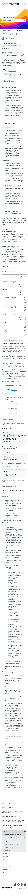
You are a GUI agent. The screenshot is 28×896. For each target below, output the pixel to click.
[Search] (24, 20)
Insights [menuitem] (5, 831)
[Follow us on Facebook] (25, 884)
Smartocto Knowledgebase (9, 30)
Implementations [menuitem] (7, 866)
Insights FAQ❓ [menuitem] (8, 850)
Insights (21, 30)
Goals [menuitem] (4, 863)
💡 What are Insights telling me (9, 816)
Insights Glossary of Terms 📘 (9, 34)
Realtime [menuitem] (5, 853)
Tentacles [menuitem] (5, 856)
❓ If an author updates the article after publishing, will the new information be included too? (14, 821)
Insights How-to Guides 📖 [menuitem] (11, 841)
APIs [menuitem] (4, 872)
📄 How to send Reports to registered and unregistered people (12, 812)
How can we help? (9, 17)
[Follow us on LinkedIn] (22, 884)
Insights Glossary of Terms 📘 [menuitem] (12, 834)
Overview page (17, 59)
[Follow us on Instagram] (15, 884)
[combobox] (12, 20)
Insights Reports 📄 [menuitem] (9, 847)
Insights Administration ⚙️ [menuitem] (11, 844)
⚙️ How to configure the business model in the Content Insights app (13, 826)
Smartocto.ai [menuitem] (6, 869)
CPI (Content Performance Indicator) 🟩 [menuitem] (14, 837)
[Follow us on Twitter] (18, 884)
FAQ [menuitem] (4, 875)
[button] (25, 831)
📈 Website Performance (8, 807)
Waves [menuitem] (4, 859)
